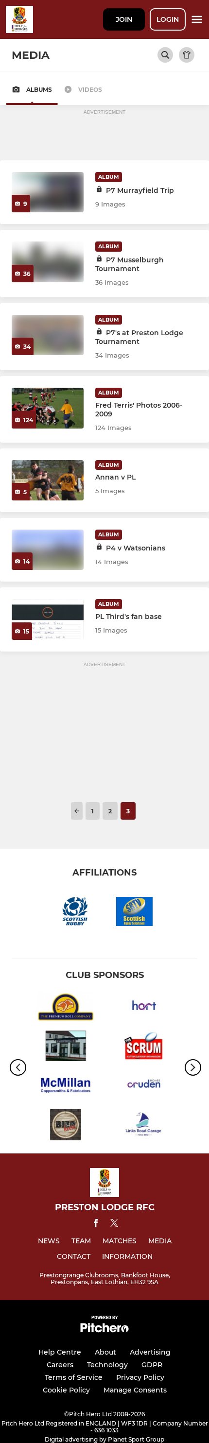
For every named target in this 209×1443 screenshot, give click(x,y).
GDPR (151, 1364)
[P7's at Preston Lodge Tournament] (48, 335)
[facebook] (96, 1224)
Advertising (150, 1352)
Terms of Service (74, 1377)
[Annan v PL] (48, 480)
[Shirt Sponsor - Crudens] (143, 1087)
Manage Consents (135, 1390)
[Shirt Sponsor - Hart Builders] (143, 1009)
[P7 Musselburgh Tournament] (48, 261)
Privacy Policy (140, 1377)
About (105, 1352)
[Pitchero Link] (104, 1330)
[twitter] (114, 1224)
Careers (60, 1364)
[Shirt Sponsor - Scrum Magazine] (143, 1048)
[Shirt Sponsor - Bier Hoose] (65, 1126)
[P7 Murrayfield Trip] (48, 192)
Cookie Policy (66, 1390)
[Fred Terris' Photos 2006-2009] (48, 408)
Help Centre (59, 1352)
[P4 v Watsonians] (48, 550)
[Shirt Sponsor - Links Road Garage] (143, 1126)
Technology (107, 1364)
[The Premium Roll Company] (65, 1009)
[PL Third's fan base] (48, 619)
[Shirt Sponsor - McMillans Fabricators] (65, 1087)
